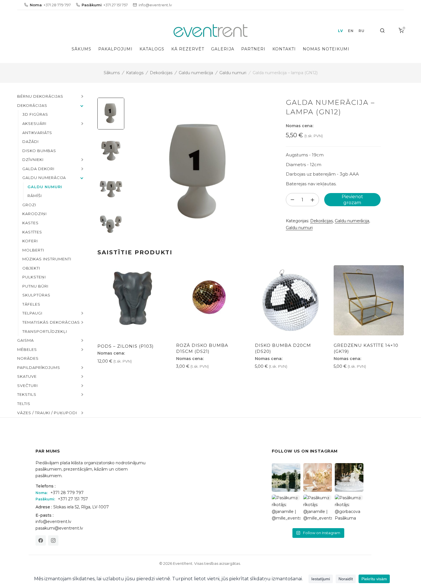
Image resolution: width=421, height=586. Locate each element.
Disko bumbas (39, 150)
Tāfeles (31, 304)
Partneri (253, 49)
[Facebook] (41, 540)
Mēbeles (27, 349)
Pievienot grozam (352, 199)
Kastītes (32, 232)
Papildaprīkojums (38, 367)
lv (340, 31)
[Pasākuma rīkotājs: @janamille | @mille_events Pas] (286, 509)
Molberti (33, 250)
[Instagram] (53, 540)
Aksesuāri (34, 123)
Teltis (23, 403)
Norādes (28, 358)
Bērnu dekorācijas (40, 96)
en (350, 31)
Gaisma (25, 340)
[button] (81, 97)
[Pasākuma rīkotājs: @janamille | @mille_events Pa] (286, 477)
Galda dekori (38, 168)
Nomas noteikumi (326, 49)
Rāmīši (34, 195)
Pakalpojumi (115, 49)
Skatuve (27, 376)
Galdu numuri (232, 72)
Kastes (30, 223)
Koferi (30, 241)
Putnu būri (35, 286)
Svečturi (27, 385)
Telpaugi (32, 313)
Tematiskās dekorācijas (51, 322)
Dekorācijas (161, 72)
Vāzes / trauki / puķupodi (47, 412)
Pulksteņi (34, 277)
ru (361, 31)
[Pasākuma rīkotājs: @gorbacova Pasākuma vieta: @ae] (349, 509)
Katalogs (151, 49)
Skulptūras (36, 295)
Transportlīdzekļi (44, 331)
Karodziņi (34, 213)
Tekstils (26, 394)
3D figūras (35, 114)
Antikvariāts (37, 132)
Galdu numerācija (196, 72)
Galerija (222, 49)
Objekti (31, 268)
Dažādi (30, 141)
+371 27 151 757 (73, 499)
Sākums (81, 49)
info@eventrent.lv (53, 521)
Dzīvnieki (33, 159)
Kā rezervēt (187, 49)
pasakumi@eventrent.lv (59, 528)
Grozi (29, 204)
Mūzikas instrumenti (46, 259)
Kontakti (284, 49)
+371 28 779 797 (67, 492)
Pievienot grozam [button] (118, 374)
